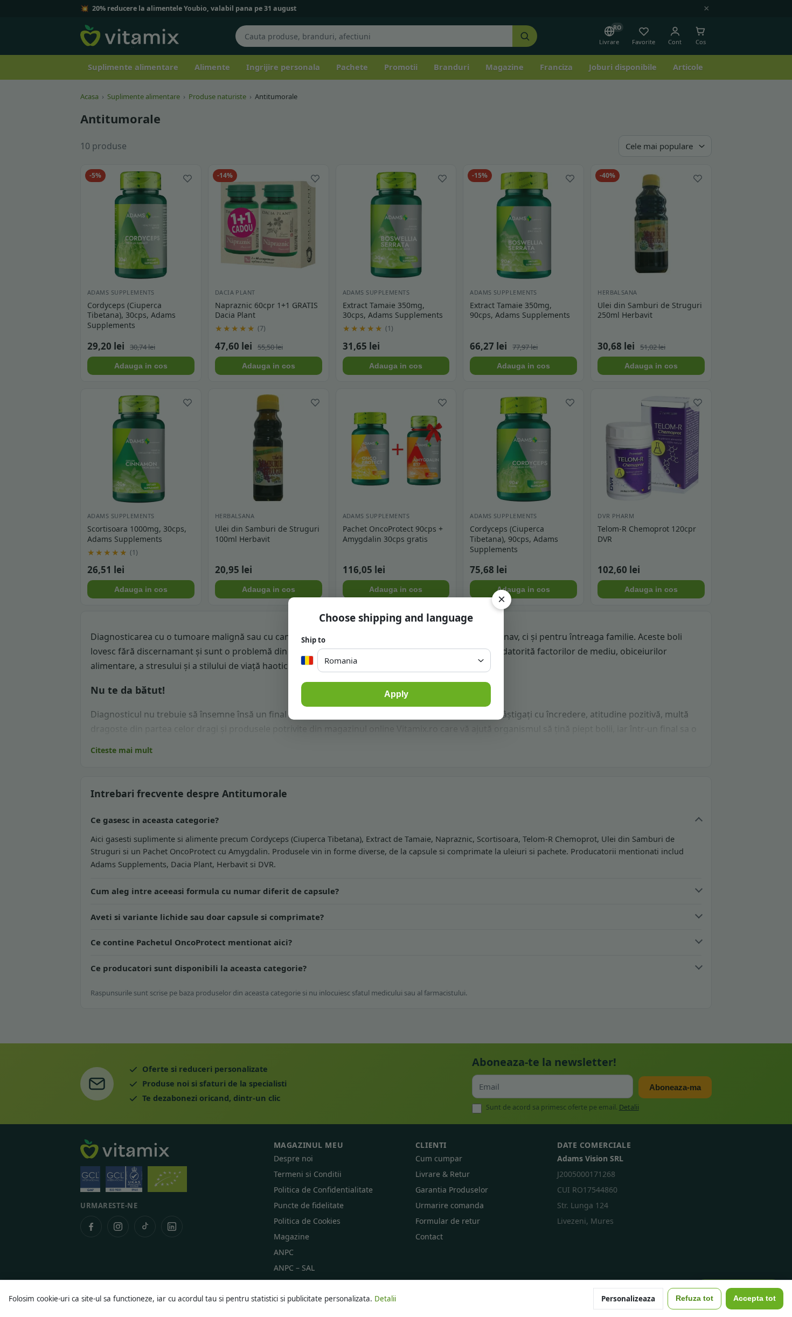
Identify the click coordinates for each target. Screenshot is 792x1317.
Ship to (313, 640)
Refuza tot (694, 1298)
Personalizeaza (628, 1299)
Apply (396, 694)
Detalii (385, 1299)
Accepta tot (754, 1298)
